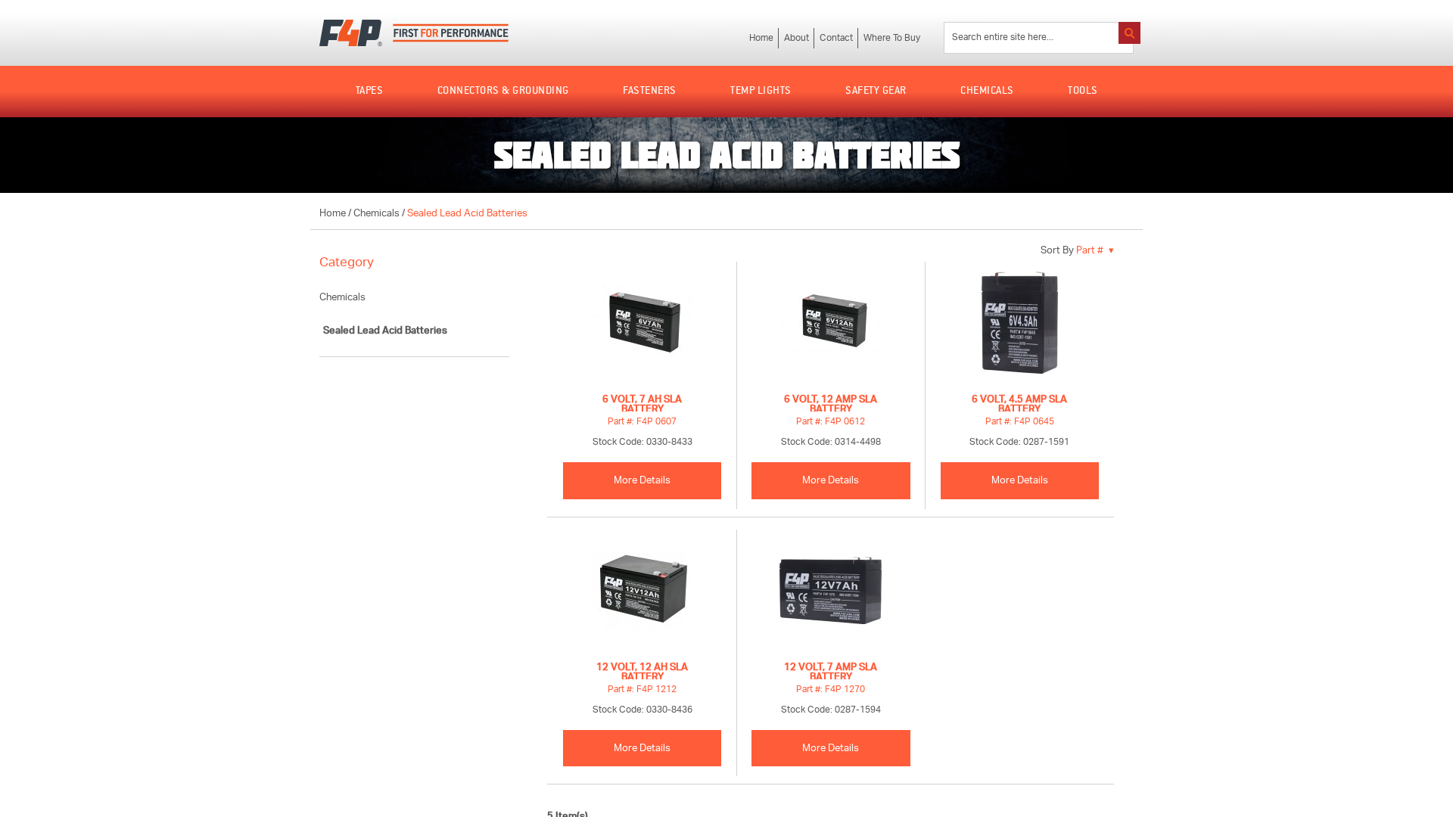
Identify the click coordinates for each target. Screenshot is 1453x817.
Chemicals (376, 214)
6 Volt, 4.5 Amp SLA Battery (1019, 402)
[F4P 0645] (1020, 327)
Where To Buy (891, 38)
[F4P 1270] (830, 594)
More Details (642, 481)
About (796, 38)
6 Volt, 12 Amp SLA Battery (830, 402)
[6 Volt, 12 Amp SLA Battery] (830, 327)
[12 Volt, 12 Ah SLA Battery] (642, 594)
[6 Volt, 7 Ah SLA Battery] (642, 327)
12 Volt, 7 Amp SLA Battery (830, 669)
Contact (836, 38)
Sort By (1057, 251)
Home (761, 38)
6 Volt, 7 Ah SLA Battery (642, 402)
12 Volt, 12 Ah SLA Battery (642, 669)
